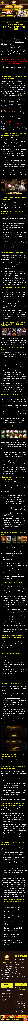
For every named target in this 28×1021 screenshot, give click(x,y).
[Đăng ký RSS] (22, 1011)
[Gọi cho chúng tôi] (19, 1011)
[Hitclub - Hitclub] (14, 2)
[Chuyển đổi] (2, 907)
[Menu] (2, 2)
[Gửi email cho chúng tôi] (16, 1011)
